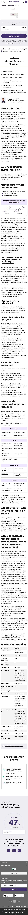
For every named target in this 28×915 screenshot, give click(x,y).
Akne (15, 459)
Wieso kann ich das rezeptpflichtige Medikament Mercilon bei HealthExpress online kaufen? (14, 92)
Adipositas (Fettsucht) (10, 350)
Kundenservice (5, 639)
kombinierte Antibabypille (8, 114)
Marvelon (20, 125)
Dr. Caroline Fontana (12, 99)
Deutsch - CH (14, 873)
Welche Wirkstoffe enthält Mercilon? (13, 74)
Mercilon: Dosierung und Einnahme (13, 77)
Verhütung (4, 5)
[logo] (14, 1)
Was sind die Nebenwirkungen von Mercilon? (12, 81)
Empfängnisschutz (6, 122)
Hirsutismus (5, 474)
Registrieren (14, 889)
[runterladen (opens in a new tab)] (8, 895)
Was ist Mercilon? (8, 71)
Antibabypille (11, 5)
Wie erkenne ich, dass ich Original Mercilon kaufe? (12, 86)
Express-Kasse (14, 36)
